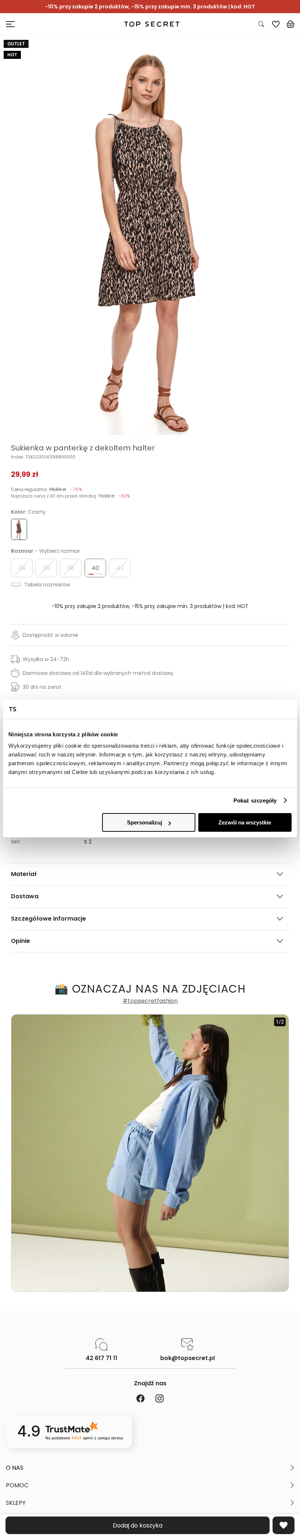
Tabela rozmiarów (46, 584)
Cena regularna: (46, 489)
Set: (15, 841)
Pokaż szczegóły (255, 800)
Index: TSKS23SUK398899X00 (43, 457)
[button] (150, 1468)
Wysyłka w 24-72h (46, 659)
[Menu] (43, 24)
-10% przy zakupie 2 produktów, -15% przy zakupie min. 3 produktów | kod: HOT (150, 606)
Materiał (24, 874)
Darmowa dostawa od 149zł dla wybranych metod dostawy (98, 673)
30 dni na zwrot (42, 687)
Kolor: (28, 512)
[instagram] (159, 1399)
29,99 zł (24, 474)
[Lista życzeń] (276, 24)
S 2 (87, 841)
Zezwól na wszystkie (244, 822)
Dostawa (24, 896)
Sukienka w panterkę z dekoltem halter (83, 448)
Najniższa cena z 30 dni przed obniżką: (70, 496)
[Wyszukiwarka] (261, 24)
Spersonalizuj (144, 822)
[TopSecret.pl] (152, 24)
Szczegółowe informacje (48, 918)
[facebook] (140, 1399)
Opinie (20, 941)
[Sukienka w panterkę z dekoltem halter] (150, 235)
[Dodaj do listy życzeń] (284, 1525)
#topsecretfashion (150, 1001)
